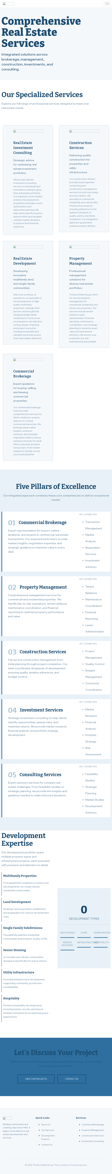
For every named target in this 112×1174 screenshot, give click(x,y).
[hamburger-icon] (107, 3)
